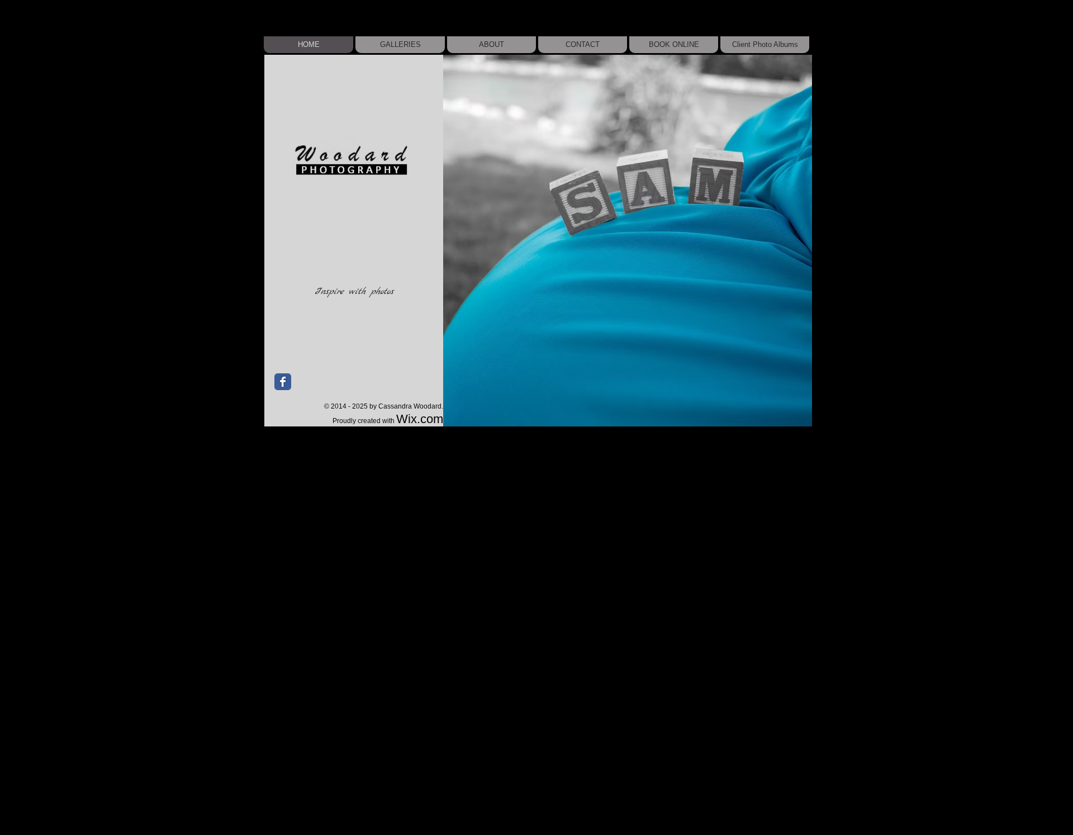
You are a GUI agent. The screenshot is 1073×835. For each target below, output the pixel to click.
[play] (788, 416)
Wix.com (419, 419)
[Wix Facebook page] (282, 381)
